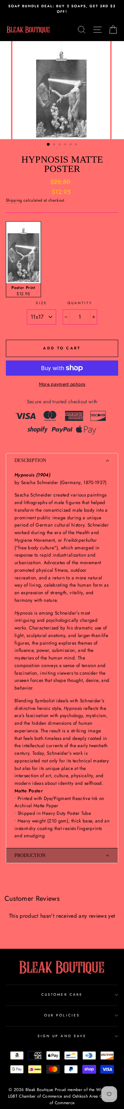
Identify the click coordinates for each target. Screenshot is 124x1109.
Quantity (80, 303)
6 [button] (77, 145)
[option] (62, 9)
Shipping (14, 200)
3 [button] (60, 145)
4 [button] (66, 145)
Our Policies (62, 1015)
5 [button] (71, 145)
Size (41, 303)
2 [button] (54, 145)
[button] (62, 460)
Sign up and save (62, 1036)
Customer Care (62, 994)
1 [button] (48, 144)
